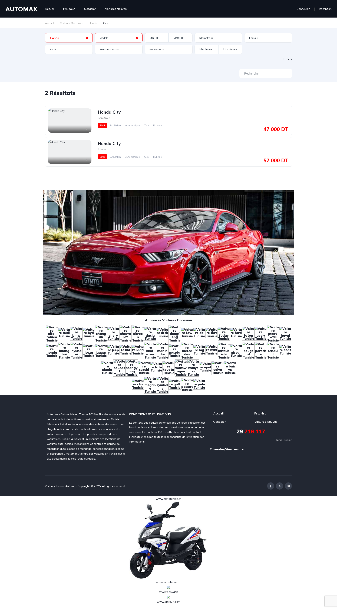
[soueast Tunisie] (119, 368)
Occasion (90, 9)
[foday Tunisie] (224, 333)
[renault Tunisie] (273, 350)
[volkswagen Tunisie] (181, 368)
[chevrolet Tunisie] (125, 333)
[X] (279, 486)
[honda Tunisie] (52, 350)
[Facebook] (270, 486)
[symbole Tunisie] (162, 385)
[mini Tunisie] (211, 350)
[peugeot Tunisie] (248, 350)
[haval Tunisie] (285, 333)
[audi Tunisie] (64, 333)
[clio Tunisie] (138, 385)
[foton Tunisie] (248, 333)
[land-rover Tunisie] (150, 350)
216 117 (251, 431)
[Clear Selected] (87, 38)
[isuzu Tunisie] (88, 350)
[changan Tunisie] (101, 333)
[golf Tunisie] (174, 385)
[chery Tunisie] (113, 333)
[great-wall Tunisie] (273, 333)
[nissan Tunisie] (236, 350)
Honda (93, 23)
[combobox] (69, 37)
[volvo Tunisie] (218, 368)
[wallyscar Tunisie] (193, 368)
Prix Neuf (69, 9)
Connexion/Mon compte (227, 449)
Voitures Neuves (116, 9)
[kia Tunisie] (125, 350)
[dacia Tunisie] (150, 333)
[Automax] (21, 9)
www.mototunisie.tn (168, 498)
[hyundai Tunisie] (76, 350)
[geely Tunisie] (261, 333)
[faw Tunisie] (187, 333)
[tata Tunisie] (156, 368)
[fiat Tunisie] (211, 333)
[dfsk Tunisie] (162, 333)
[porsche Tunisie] (261, 350)
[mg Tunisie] (199, 350)
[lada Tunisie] (138, 350)
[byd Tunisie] (88, 333)
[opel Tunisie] (205, 368)
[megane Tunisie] (150, 385)
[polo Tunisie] (199, 385)
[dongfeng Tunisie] (174, 333)
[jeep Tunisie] (113, 350)
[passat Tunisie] (187, 385)
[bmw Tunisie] (76, 333)
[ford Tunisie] (236, 333)
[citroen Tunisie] (138, 333)
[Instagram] (288, 486)
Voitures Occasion (71, 23)
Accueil (49, 9)
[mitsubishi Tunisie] (224, 350)
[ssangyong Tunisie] (131, 368)
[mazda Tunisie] (174, 350)
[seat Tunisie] (285, 350)
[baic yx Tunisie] (230, 368)
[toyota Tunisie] (168, 368)
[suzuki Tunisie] (144, 368)
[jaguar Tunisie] (101, 350)
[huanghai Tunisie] (64, 350)
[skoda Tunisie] (107, 368)
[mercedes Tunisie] (187, 350)
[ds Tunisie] (199, 333)
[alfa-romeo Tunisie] (52, 333)
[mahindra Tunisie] (162, 350)
